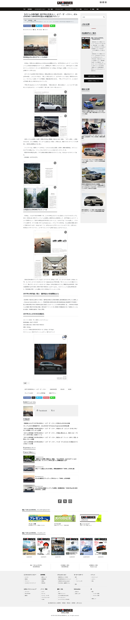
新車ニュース (44, 577)
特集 (35, 29)
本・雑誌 (92, 9)
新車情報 (30, 9)
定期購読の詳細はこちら (93, 80)
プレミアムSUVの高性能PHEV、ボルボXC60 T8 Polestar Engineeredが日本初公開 (46, 426)
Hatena (40, 25)
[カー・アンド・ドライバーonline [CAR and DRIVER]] (65, 3)
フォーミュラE (79, 581)
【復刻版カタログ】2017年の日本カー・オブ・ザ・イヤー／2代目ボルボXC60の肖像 (46, 423)
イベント (86, 9)
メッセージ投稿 (96, 593)
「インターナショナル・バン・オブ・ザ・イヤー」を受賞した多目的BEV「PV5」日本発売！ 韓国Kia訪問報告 (93, 137)
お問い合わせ (79, 603)
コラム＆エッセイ (59, 9)
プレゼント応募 (96, 595)
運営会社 (68, 603)
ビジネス (26, 577)
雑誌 (92, 591)
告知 (92, 581)
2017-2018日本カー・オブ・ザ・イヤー (35, 389)
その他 (43, 599)
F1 (76, 579)
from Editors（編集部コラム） (64, 583)
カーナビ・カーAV (45, 595)
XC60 (69, 389)
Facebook (27, 25)
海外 (76, 577)
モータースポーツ (69, 9)
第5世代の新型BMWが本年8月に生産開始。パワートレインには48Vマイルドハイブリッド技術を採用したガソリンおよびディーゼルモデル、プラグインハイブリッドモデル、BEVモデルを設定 (93, 186)
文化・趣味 (50, 9)
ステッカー (27, 591)
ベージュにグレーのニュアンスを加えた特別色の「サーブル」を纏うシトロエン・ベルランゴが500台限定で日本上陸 (93, 161)
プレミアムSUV (29, 393)
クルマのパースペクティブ (30, 583)
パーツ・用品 (79, 9)
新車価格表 (44, 579)
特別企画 (43, 583)
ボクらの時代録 (41, 393)
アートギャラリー (61, 597)
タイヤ (43, 591)
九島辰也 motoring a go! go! (64, 581)
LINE (53, 25)
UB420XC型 (53, 389)
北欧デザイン (52, 393)
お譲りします (77, 593)
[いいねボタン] (25, 383)
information (77, 589)
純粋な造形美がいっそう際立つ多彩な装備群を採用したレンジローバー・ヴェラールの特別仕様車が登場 (93, 210)
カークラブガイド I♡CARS (63, 599)
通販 (98, 9)
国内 (76, 584)
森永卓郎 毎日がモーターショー (64, 579)
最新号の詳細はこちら (93, 76)
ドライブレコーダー (46, 597)
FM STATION (27, 593)
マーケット (27, 581)
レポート (93, 579)
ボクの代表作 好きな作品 (63, 595)
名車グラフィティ (61, 593)
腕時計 (26, 595)
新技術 (26, 579)
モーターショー (95, 577)
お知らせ (77, 591)
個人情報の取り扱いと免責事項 (54, 603)
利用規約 (64, 603)
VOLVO (62, 389)
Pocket (47, 25)
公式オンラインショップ (30, 589)
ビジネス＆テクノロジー (40, 9)
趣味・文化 (60, 589)
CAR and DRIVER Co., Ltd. (64, 615)
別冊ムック (94, 598)
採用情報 (73, 603)
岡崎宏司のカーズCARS (63, 577)
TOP (24, 9)
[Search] (103, 17)
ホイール (43, 593)
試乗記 (43, 581)
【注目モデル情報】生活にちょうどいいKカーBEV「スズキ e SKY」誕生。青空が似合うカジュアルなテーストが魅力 (93, 112)
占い (59, 591)
